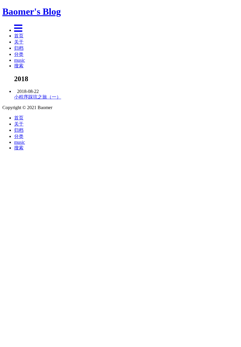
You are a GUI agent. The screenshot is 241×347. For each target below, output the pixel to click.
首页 (19, 35)
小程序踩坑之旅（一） (37, 96)
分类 (19, 54)
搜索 (19, 65)
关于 (19, 41)
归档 (19, 48)
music (19, 60)
